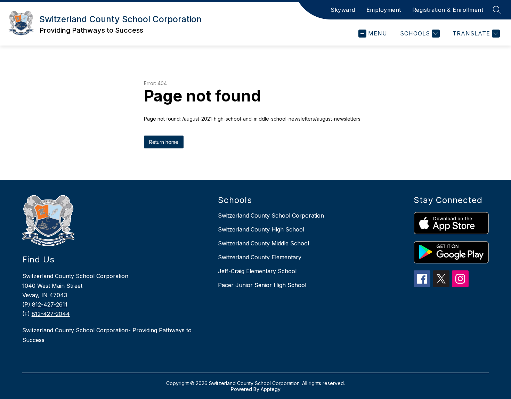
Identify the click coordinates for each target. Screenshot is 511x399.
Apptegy (271, 389)
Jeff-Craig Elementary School (257, 271)
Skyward (343, 9)
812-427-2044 (51, 313)
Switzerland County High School (261, 229)
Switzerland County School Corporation (271, 215)
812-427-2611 (49, 304)
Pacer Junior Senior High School (262, 285)
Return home (163, 142)
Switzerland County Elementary (259, 257)
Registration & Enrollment (448, 9)
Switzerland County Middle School (263, 243)
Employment (383, 9)
